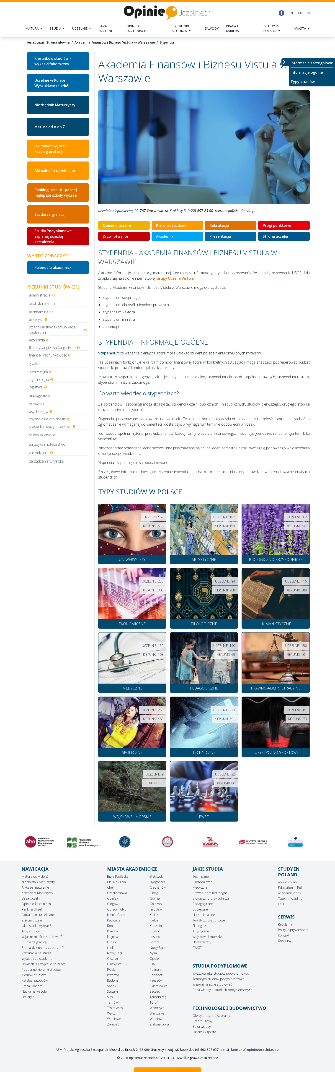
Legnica (112, 936)
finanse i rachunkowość (48, 355)
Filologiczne (201, 926)
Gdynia (155, 898)
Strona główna (58, 42)
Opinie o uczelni (117, 225)
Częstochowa (117, 893)
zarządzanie (39, 452)
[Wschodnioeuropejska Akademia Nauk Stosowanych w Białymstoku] (167, 842)
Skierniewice (159, 986)
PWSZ (197, 947)
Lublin (111, 942)
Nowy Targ (114, 953)
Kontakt (283, 935)
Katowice (113, 920)
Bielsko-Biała (116, 882)
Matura (32, 28)
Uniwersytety (202, 942)
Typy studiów (303, 81)
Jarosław (156, 909)
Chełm (111, 887)
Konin (111, 926)
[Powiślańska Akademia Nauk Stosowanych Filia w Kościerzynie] (39, 842)
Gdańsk (112, 898)
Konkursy (284, 941)
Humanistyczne (204, 915)
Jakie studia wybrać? (36, 926)
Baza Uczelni (31, 898)
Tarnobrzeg (158, 997)
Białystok (156, 876)
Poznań (155, 969)
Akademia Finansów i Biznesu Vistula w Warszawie (115, 42)
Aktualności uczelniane (38, 915)
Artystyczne (201, 931)
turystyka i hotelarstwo (47, 444)
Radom (112, 980)
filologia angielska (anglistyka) (52, 347)
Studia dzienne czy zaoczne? (43, 947)
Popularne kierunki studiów (41, 969)
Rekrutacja (219, 225)
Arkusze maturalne (35, 887)
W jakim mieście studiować (212, 984)
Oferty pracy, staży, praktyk (212, 1015)
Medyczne (200, 887)
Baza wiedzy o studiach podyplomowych (222, 990)
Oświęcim (114, 964)
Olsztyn (112, 958)
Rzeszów (156, 980)
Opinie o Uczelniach (36, 904)
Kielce (154, 920)
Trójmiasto (115, 1008)
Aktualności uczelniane (54, 170)
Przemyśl (113, 975)
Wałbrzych (157, 1008)
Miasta (300, 28)
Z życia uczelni (32, 920)
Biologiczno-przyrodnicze (211, 898)
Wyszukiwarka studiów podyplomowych (221, 973)
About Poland (288, 882)
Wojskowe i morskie (207, 936)
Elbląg (154, 893)
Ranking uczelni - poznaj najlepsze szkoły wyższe (55, 192)
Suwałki (112, 991)
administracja (39, 295)
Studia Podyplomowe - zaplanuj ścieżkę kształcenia (54, 236)
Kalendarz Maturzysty (37, 893)
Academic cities (289, 893)
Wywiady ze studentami (39, 958)
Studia (55, 28)
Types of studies (290, 898)
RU (309, 13)
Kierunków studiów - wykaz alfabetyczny (52, 61)
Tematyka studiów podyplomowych (219, 979)
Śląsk (110, 997)
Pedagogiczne (203, 904)
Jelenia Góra (116, 915)
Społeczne (200, 909)
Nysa (153, 953)
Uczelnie (80, 28)
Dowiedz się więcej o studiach (44, 964)
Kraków (112, 931)
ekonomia (37, 340)
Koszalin (156, 926)
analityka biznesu (42, 303)
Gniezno (156, 904)
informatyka (38, 372)
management (39, 395)
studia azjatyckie (42, 434)
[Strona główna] (167, 12)
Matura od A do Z (49, 126)
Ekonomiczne (202, 882)
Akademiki (165, 236)
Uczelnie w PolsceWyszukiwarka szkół (51, 83)
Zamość (113, 1024)
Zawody (212, 28)
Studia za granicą (49, 214)
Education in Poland (292, 887)
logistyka (36, 387)
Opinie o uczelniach (136, 28)
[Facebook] (281, 13)
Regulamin (285, 924)
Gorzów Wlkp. (117, 909)
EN (300, 13)
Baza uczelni (105, 28)
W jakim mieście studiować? (42, 936)
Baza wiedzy (202, 1026)
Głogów (112, 904)
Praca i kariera (232, 28)
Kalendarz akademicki (53, 267)
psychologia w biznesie (47, 419)
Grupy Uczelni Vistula (175, 278)
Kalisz (154, 915)
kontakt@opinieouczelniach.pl (255, 1049)
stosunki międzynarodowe (50, 426)
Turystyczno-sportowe (209, 920)
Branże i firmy (202, 1021)
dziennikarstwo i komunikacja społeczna (52, 330)
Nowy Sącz (157, 947)
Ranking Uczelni (33, 909)
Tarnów (112, 1002)
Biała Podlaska (118, 876)
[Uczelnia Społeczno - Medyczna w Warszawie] (125, 842)
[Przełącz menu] (285, 62)
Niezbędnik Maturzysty (54, 104)
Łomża (155, 942)
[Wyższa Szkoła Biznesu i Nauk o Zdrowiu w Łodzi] (210, 842)
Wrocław (156, 1019)
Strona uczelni (275, 236)
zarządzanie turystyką (46, 461)
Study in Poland (271, 28)
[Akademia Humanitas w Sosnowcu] (295, 841)
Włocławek (114, 1019)
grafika (34, 363)
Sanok (111, 986)
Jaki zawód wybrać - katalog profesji (51, 148)
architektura (38, 312)
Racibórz (156, 975)
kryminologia (39, 379)
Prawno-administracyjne (210, 893)
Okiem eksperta (204, 1032)
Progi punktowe (277, 225)
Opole (154, 958)
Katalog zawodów (35, 980)
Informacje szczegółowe (312, 62)
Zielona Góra (159, 1024)
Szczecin (156, 991)
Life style (28, 997)
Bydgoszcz (157, 882)
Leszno (155, 936)
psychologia (38, 411)
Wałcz (111, 1013)
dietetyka (36, 319)
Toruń (154, 1002)
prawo (34, 403)
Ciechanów (158, 887)
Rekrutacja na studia (37, 953)
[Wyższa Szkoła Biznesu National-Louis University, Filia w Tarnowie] (253, 842)
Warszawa (157, 1013)
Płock (111, 969)
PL (292, 13)
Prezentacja (220, 236)
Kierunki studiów (180, 28)
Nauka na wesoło (34, 991)
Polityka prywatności (293, 930)
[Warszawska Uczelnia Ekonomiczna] (82, 842)
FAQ (281, 904)
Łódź (110, 947)
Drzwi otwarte (115, 236)
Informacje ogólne (307, 72)
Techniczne (201, 876)
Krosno (155, 931)
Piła (152, 964)
